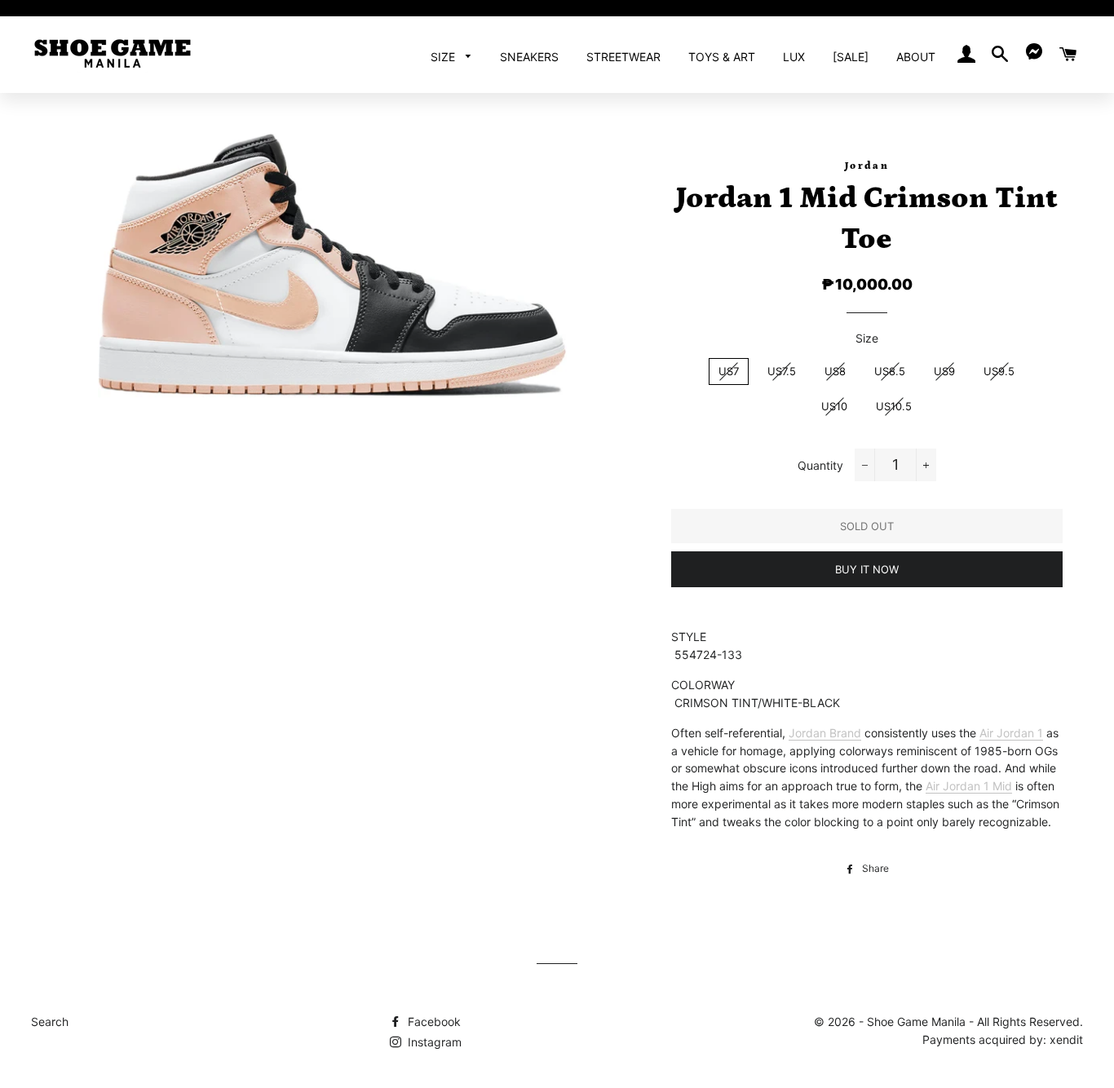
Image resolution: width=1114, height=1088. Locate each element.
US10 (834, 406)
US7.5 (781, 371)
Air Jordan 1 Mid (969, 786)
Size (444, 57)
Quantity (820, 465)
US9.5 (999, 371)
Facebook (432, 1021)
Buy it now (867, 569)
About (915, 57)
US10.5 (894, 406)
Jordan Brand (825, 733)
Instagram (433, 1042)
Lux (794, 57)
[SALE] (851, 57)
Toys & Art (721, 57)
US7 (728, 371)
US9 (944, 371)
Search (50, 1021)
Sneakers (529, 57)
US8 (835, 371)
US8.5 (889, 371)
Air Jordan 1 (1011, 733)
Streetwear (623, 57)
